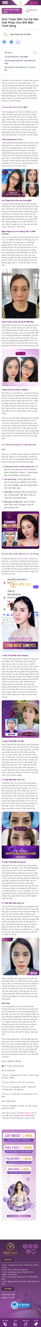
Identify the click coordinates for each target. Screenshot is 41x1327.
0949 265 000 (8, 1294)
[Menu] (6, 2)
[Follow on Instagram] (30, 1246)
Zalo (15, 1321)
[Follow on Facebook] (25, 1246)
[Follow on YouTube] (33, 1251)
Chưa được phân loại (11, 11)
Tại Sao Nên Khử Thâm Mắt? (16, 57)
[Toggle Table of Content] (33, 53)
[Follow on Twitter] (28, 1251)
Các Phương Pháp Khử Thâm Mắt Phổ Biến (20, 62)
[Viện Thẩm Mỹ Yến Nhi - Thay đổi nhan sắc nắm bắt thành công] (21, 3)
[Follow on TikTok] (35, 1246)
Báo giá (25, 1321)
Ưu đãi (35, 1321)
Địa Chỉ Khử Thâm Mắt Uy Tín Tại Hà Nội (20, 68)
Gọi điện (5, 1321)
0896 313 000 (8, 1297)
